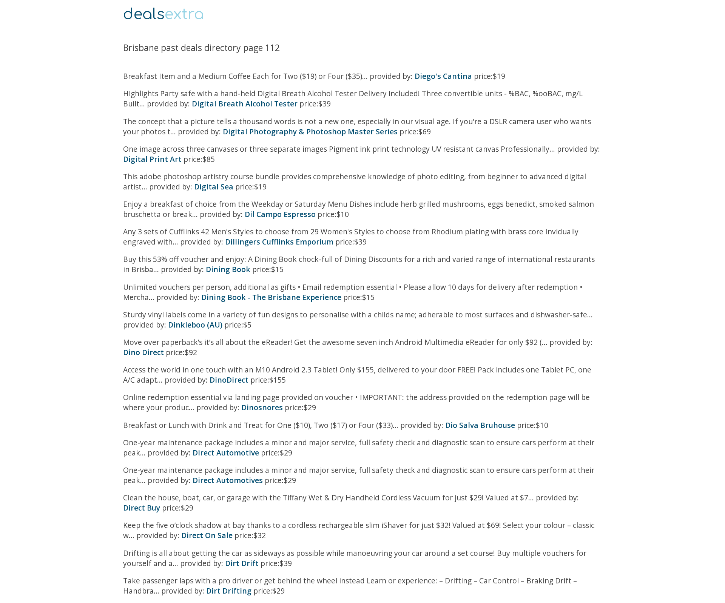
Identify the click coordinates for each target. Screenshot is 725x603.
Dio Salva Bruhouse (480, 425)
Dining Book (228, 269)
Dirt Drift (242, 563)
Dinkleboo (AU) (195, 325)
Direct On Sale (207, 535)
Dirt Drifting (228, 591)
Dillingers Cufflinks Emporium (279, 242)
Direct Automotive (226, 453)
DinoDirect (229, 380)
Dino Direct (143, 352)
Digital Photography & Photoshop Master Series (310, 131)
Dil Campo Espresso (280, 214)
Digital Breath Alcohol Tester (245, 103)
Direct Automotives (228, 480)
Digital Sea (213, 187)
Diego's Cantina (443, 76)
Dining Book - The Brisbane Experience (271, 297)
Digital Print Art (152, 159)
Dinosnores (262, 407)
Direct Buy (141, 508)
